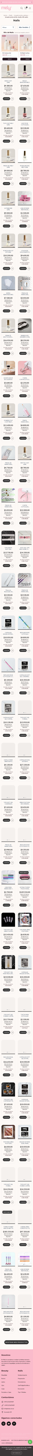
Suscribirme (16, 34)
